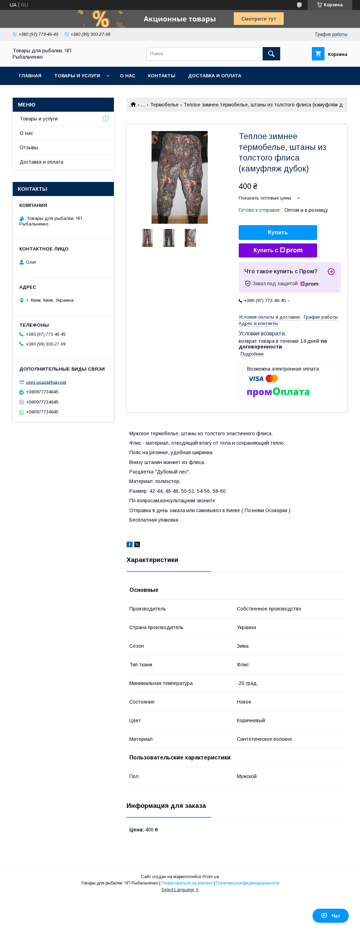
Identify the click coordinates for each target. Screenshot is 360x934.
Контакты (161, 75)
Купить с (265, 250)
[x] (137, 545)
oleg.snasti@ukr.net (46, 382)
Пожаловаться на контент (187, 883)
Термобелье (164, 104)
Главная (30, 75)
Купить (278, 232)
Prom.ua (210, 876)
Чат (336, 916)
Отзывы (29, 147)
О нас (127, 75)
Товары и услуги (77, 75)
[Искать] (271, 53)
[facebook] (130, 545)
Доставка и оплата (214, 75)
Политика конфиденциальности (247, 883)
